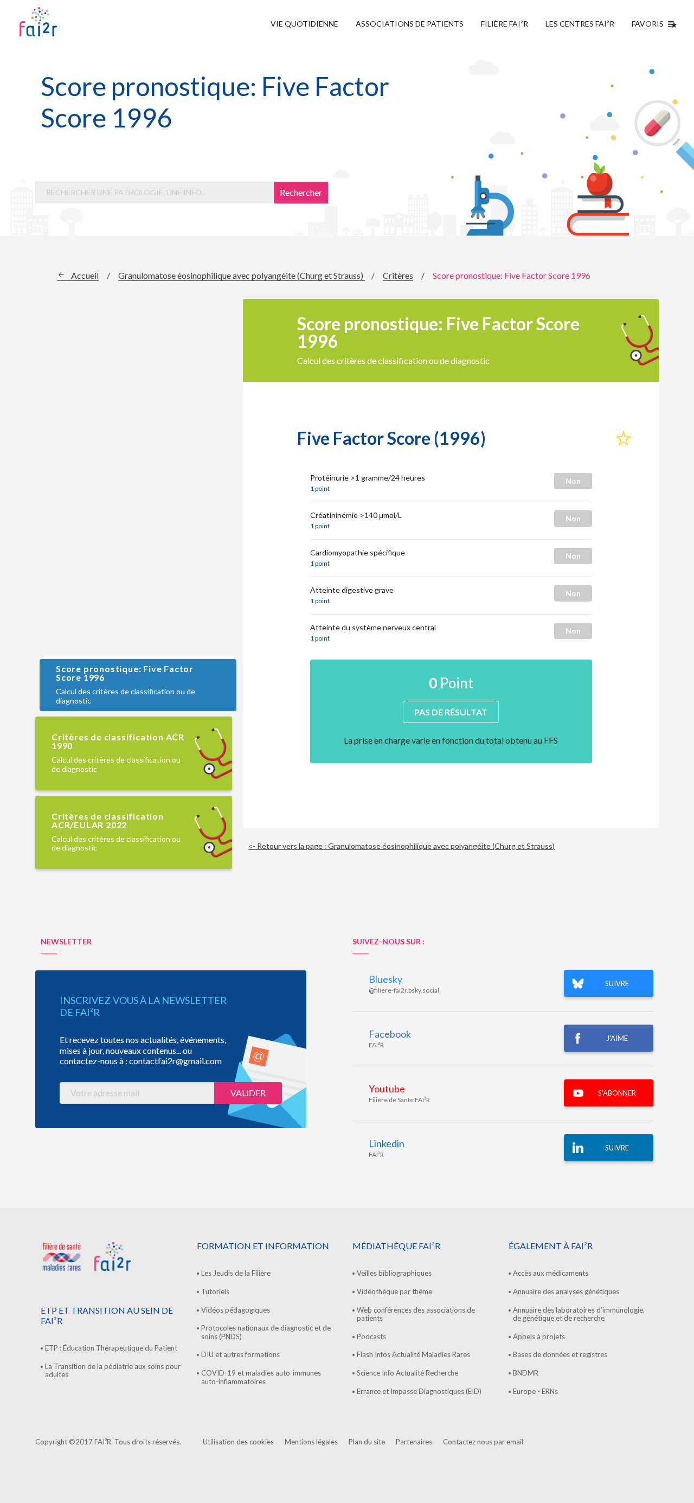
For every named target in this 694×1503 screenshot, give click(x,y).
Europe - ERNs (535, 1391)
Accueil (85, 275)
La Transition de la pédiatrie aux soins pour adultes (113, 1370)
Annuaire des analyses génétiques (566, 1291)
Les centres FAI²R (579, 23)
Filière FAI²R (504, 23)
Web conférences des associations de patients (416, 1314)
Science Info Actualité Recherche (407, 1372)
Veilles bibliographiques (394, 1273)
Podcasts (371, 1336)
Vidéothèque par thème (394, 1291)
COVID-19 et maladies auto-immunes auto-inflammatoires (261, 1377)
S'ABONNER (617, 1093)
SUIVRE (617, 983)
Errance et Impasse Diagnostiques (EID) (419, 1391)
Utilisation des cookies (238, 1441)
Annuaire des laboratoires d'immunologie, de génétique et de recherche (579, 1314)
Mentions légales (311, 1441)
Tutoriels (215, 1291)
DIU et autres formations (240, 1354)
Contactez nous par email (483, 1441)
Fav (623, 439)
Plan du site (367, 1441)
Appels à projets (539, 1336)
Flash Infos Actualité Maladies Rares (413, 1354)
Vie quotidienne (304, 23)
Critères (398, 275)
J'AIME (617, 1038)
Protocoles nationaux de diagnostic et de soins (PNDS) (266, 1332)
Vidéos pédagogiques (235, 1310)
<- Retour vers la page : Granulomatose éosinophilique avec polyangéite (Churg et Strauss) (401, 845)
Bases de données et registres (560, 1354)
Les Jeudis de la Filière (236, 1273)
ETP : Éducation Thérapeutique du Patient (111, 1348)
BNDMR (525, 1372)
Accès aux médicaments (550, 1273)
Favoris (648, 23)
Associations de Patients (410, 23)
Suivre (617, 1147)
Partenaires (414, 1441)
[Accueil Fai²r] (65, 21)
